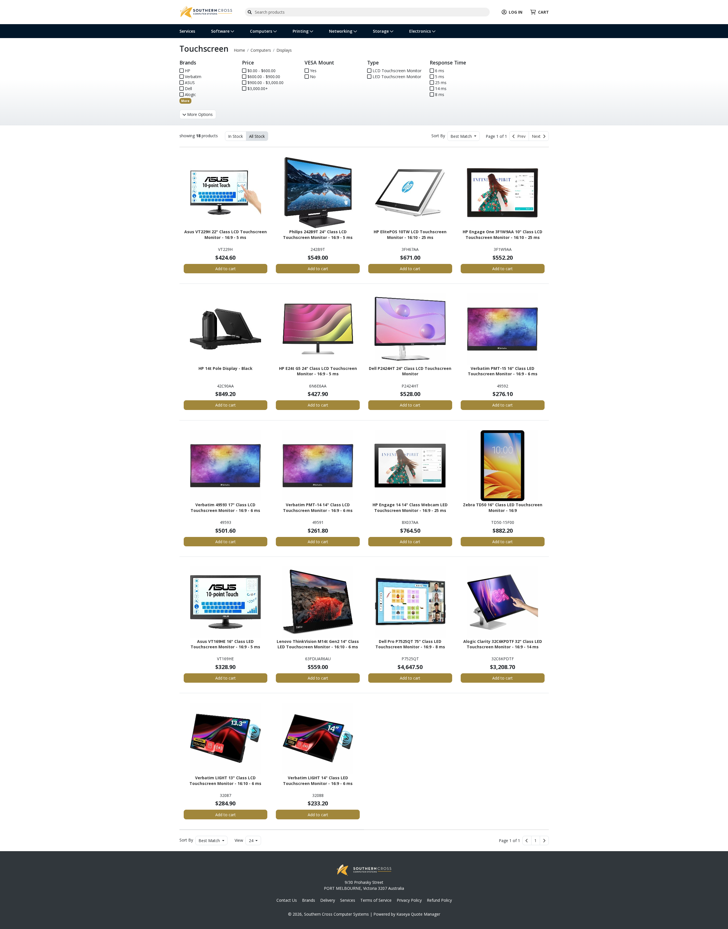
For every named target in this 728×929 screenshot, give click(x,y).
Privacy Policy (409, 900)
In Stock (235, 136)
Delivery (327, 900)
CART (543, 12)
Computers (261, 31)
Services (187, 31)
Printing (301, 31)
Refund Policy (439, 900)
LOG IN (515, 12)
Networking (341, 31)
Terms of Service (376, 900)
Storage (381, 31)
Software (221, 31)
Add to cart (225, 268)
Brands (308, 900)
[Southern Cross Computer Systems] (206, 11)
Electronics (420, 31)
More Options (199, 114)
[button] (535, 840)
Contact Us (286, 900)
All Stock (257, 136)
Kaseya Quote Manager (418, 914)
